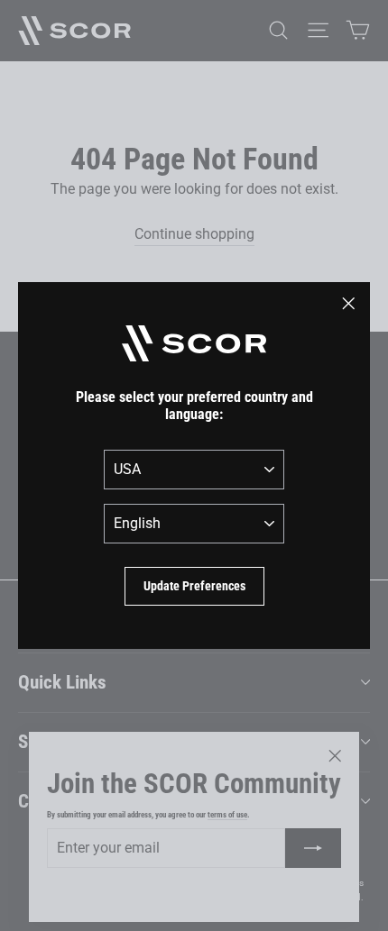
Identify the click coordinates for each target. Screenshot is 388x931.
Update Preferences (194, 586)
